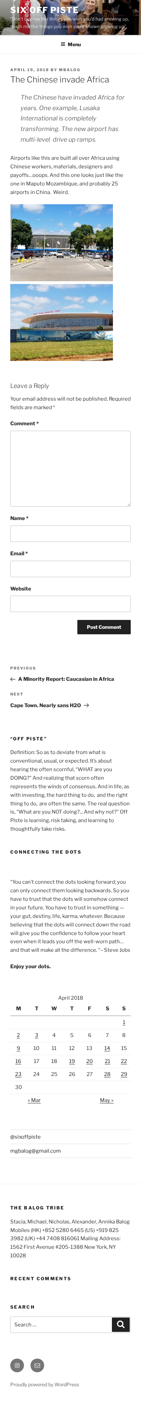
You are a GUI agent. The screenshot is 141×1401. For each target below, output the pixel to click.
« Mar (34, 1100)
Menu (74, 44)
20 (89, 1061)
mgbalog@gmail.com (35, 1151)
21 (107, 1061)
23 (18, 1074)
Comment (24, 423)
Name (19, 518)
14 (107, 1048)
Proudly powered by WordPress (44, 1384)
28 (107, 1074)
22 (124, 1061)
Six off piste (44, 10)
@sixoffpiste (25, 1137)
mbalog (69, 69)
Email (19, 553)
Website (20, 589)
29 (124, 1074)
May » (107, 1100)
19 (72, 1061)
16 (18, 1061)
